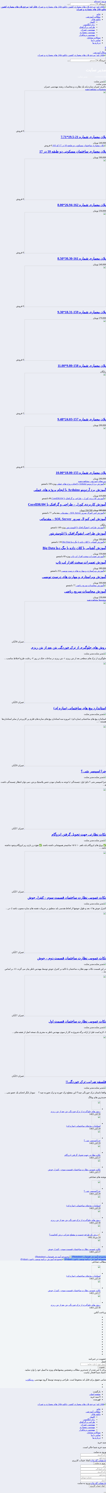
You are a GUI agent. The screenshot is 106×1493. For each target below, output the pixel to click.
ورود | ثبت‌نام (100, 1)
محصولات (101, 89)
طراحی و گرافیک (87, 27)
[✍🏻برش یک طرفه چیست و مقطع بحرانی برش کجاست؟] (96, 1232)
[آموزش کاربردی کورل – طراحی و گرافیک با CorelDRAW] (78, 498)
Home (90, 77)
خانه (98, 14)
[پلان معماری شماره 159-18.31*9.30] (65, 306)
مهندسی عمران (88, 30)
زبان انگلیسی (89, 24)
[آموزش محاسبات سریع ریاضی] (90, 585)
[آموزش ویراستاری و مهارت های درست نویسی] (83, 571)
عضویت (102, 1367)
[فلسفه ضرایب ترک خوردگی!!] (65, 1076)
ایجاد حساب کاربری (97, 1486)
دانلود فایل (95, 19)
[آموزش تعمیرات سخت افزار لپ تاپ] (88, 556)
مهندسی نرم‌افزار (87, 35)
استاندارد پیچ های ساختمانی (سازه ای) (83, 1126)
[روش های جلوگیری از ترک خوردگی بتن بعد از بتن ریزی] (65, 641)
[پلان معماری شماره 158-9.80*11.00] (65, 360)
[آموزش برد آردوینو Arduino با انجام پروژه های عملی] (81, 484)
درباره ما (96, 43)
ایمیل (103, 1361)
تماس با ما (95, 40)
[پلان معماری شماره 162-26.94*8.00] (65, 199)
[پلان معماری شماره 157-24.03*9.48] (65, 413)
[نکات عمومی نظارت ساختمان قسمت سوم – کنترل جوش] (65, 891)
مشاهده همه (90, 89)
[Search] (68, 4)
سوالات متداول (93, 37)
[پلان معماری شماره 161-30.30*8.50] (65, 252)
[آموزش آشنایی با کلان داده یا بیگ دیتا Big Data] (84, 542)
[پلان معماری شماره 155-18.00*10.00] (65, 467)
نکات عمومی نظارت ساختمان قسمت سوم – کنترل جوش (74, 1169)
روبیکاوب (30, 1380)
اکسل (92, 22)
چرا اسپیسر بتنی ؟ (92, 1140)
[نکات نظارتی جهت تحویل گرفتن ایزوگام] (65, 828)
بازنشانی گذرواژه (98, 1460)
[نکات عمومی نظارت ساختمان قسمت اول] (65, 1015)
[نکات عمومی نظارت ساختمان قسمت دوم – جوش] (65, 952)
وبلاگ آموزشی (99, 52)
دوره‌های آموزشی (97, 481)
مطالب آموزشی (93, 17)
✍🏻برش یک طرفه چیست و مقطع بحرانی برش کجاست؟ (74, 1235)
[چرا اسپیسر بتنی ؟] (65, 765)
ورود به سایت (100, 1463)
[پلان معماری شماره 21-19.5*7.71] (65, 131)
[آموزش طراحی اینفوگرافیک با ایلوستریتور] (86, 527)
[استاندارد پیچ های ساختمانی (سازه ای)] (65, 702)
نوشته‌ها (102, 600)
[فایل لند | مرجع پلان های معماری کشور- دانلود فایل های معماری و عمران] (72, 55)
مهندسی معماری (87, 32)
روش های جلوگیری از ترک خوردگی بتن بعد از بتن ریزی (75, 1111)
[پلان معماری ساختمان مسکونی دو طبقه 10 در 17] (79, 145)
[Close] (105, 1492)
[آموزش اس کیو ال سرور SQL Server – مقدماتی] (83, 513)
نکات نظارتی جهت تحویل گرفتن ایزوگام (82, 1155)
